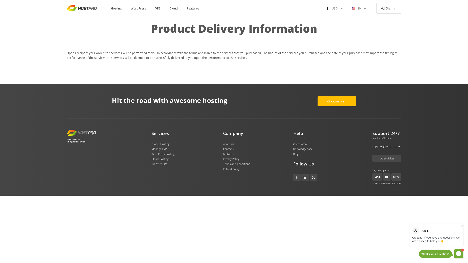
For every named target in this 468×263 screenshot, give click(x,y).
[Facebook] (297, 177)
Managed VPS (160, 149)
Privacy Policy (231, 159)
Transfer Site (159, 164)
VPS (158, 8)
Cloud (174, 8)
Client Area (300, 144)
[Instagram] (305, 177)
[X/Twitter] (313, 177)
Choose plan (336, 101)
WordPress (138, 8)
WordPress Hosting (163, 154)
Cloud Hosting (160, 159)
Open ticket (387, 158)
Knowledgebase (303, 149)
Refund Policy (231, 169)
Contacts (228, 149)
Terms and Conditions (236, 164)
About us (228, 144)
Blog (296, 154)
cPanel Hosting (161, 144)
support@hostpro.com (386, 146)
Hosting (116, 8)
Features (193, 8)
